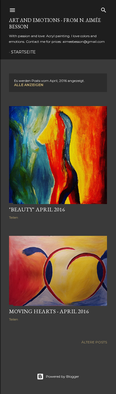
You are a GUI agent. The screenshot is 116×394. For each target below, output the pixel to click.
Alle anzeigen (28, 85)
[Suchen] (103, 8)
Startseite (23, 52)
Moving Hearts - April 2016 (49, 311)
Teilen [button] (13, 217)
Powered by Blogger (62, 376)
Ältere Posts (94, 342)
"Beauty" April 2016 (37, 209)
